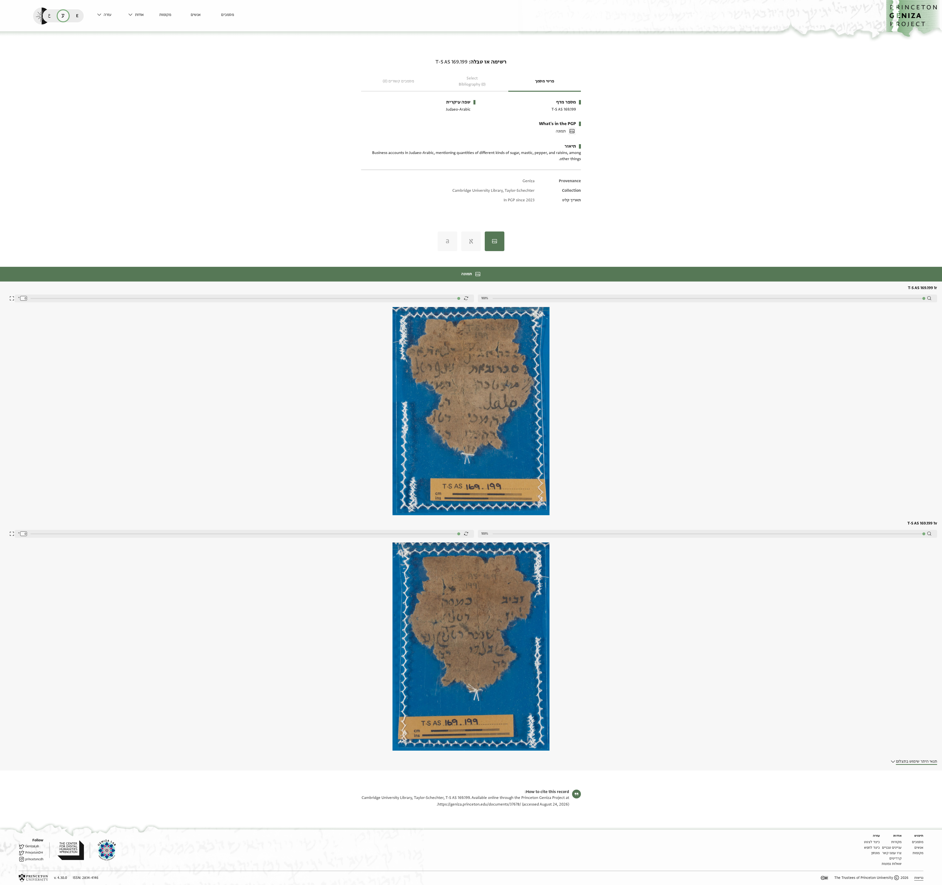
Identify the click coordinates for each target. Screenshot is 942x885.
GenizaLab (32, 846)
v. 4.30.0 (60, 877)
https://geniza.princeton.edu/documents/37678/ (479, 804)
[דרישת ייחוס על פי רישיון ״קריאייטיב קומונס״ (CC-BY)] (824, 878)
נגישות (918, 877)
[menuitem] (235, 17)
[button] (914, 18)
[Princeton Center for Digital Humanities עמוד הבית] (66, 850)
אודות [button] (139, 14)
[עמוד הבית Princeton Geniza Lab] (103, 850)
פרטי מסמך (544, 81)
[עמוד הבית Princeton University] (33, 878)
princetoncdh (34, 859)
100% (484, 298)
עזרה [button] (107, 14)
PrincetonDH (34, 853)
